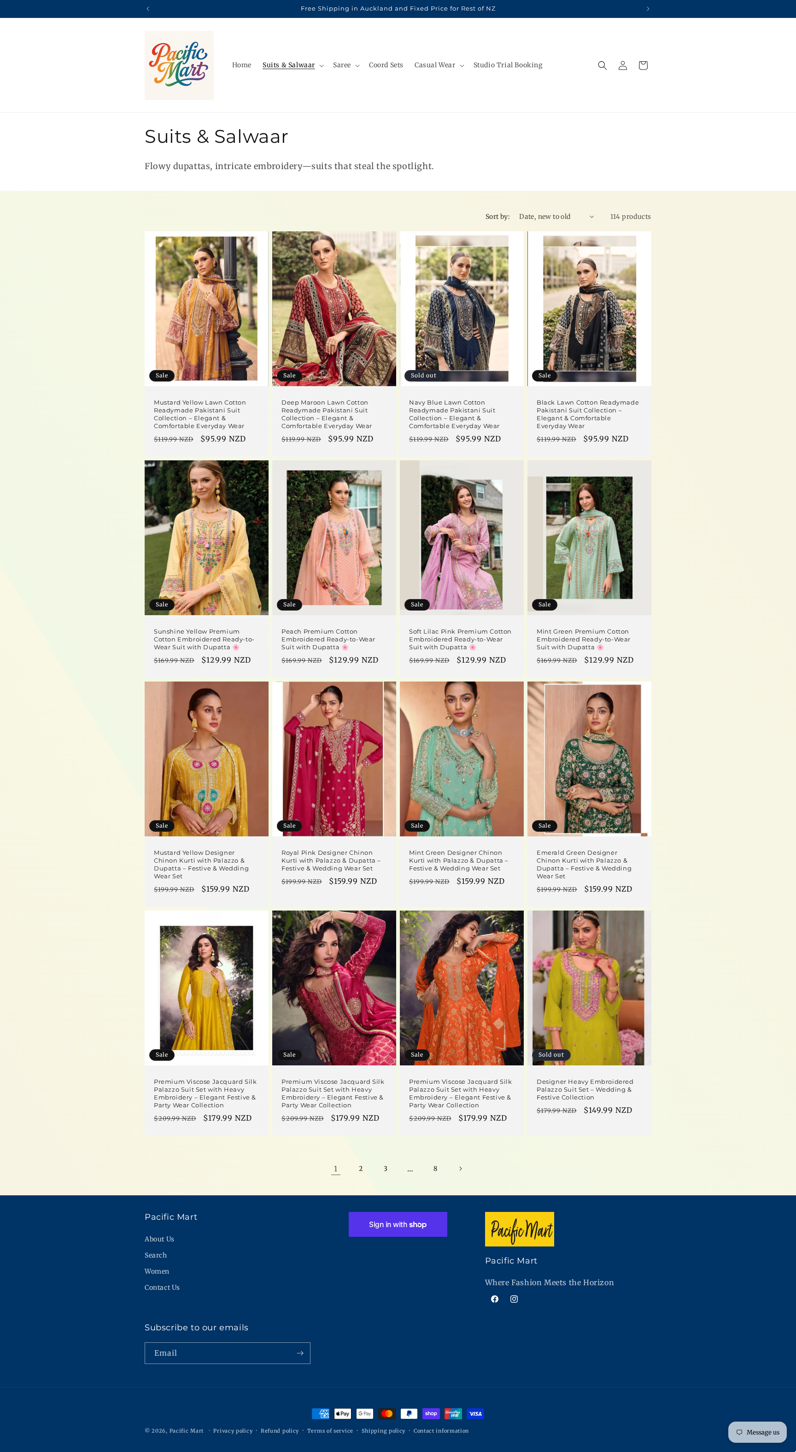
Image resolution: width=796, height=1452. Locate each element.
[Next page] (460, 1168)
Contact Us (162, 1287)
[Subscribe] (300, 1353)
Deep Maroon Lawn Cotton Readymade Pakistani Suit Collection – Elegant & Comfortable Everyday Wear (326, 414)
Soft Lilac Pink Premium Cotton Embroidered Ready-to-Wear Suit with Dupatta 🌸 (460, 639)
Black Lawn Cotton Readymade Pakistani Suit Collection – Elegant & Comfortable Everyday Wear (588, 414)
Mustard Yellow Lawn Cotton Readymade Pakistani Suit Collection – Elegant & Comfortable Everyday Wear (200, 414)
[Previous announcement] (148, 9)
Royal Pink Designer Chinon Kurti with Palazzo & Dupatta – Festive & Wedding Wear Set (331, 860)
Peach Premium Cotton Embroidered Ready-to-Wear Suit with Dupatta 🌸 (328, 639)
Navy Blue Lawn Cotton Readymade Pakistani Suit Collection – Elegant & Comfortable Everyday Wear (454, 414)
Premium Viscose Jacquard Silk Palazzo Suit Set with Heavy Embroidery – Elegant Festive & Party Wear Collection (205, 1093)
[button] (292, 65)
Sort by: (498, 216)
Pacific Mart (187, 1431)
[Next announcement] (648, 9)
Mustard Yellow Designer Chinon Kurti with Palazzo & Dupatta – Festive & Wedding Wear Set (201, 864)
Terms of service (330, 1431)
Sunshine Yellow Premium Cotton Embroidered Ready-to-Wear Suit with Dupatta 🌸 (204, 639)
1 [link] (336, 1168)
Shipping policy (384, 1431)
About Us (160, 1239)
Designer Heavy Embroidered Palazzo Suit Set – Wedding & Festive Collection (585, 1089)
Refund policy (280, 1431)
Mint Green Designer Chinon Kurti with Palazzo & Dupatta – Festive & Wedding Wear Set (459, 860)
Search (156, 1255)
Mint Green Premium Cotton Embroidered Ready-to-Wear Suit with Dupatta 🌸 (584, 639)
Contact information (441, 1431)
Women (157, 1271)
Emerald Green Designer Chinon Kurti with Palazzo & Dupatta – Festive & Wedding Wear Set (584, 864)
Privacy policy (232, 1431)
